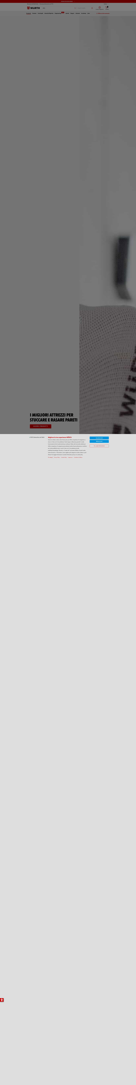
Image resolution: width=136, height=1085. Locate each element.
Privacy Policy (57, 457)
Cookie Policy (64, 457)
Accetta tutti (99, 438)
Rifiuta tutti (99, 441)
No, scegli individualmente (99, 445)
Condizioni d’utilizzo (78, 457)
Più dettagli (50, 457)
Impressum (70, 457)
